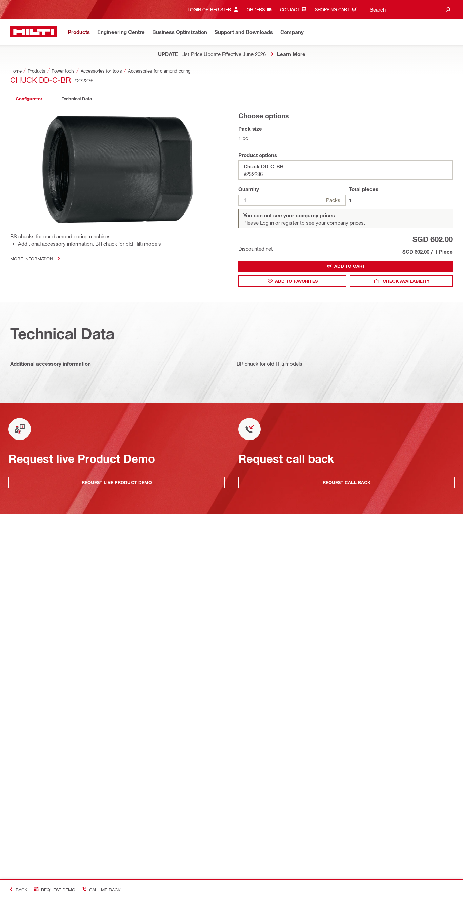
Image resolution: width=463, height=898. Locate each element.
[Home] (33, 31)
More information (31, 258)
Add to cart (349, 266)
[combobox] (409, 9)
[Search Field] (448, 9)
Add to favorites (296, 281)
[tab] (29, 98)
